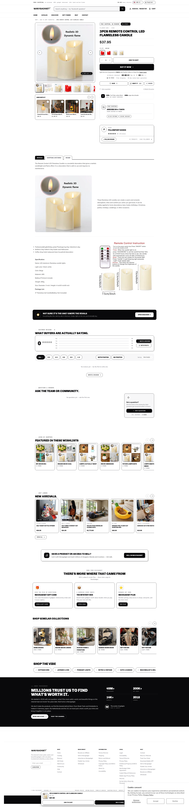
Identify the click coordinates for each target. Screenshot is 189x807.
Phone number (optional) (76, 388)
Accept (155, 801)
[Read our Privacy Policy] (120, 403)
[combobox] (72, 393)
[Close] (122, 365)
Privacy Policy (148, 795)
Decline (175, 801)
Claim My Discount (94, 413)
